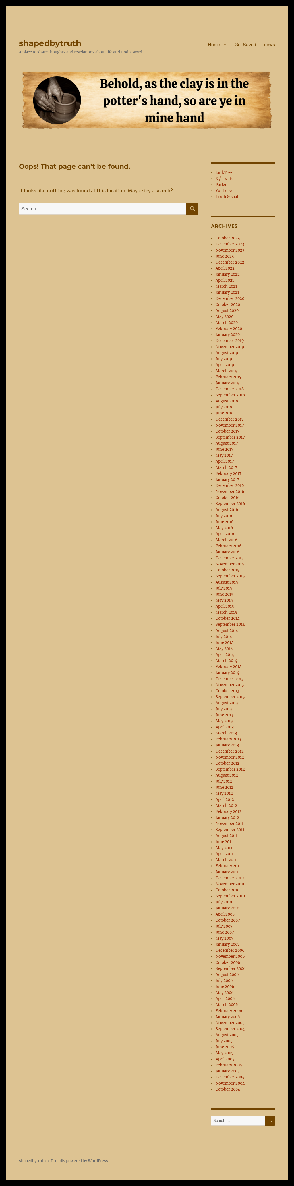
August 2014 (227, 630)
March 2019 (226, 371)
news (269, 44)
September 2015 (230, 576)
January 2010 (227, 908)
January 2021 (227, 292)
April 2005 (225, 1059)
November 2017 (230, 425)
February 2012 (228, 811)
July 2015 (224, 588)
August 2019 (227, 352)
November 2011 (229, 823)
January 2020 (228, 334)
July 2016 (224, 515)
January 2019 (227, 383)
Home (214, 44)
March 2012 (226, 805)
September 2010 (230, 896)
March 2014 (226, 660)
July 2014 (224, 636)
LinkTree (224, 172)
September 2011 (230, 829)
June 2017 (224, 449)
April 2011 (224, 853)
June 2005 (225, 1047)
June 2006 (225, 986)
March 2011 (226, 859)
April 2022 (225, 268)
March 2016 (226, 540)
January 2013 (227, 745)
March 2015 (226, 612)
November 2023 (230, 250)
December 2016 (230, 485)
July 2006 (224, 980)
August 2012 (227, 775)
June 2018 (224, 413)
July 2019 (224, 358)
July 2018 (224, 407)
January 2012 (227, 817)
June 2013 (224, 715)
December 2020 (230, 298)
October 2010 (227, 890)
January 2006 (228, 1016)
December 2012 (230, 751)
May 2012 (224, 793)
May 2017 (224, 455)
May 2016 (224, 527)
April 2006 (225, 998)
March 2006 (227, 1004)
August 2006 (227, 974)
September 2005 (230, 1028)
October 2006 (228, 962)
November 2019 (230, 346)
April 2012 (225, 799)
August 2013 (227, 703)
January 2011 (227, 872)
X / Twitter (225, 178)
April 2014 (225, 654)
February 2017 (228, 473)
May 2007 (224, 938)
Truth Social (227, 196)
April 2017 (225, 461)
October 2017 (227, 431)
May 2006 (225, 992)
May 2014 (224, 648)
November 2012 (230, 757)
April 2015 (225, 606)
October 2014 (227, 618)
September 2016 (230, 503)
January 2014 (227, 672)
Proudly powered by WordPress (79, 1160)
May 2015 (224, 600)
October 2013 (227, 690)
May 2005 (224, 1053)
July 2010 (224, 902)
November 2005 (230, 1022)
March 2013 (226, 733)
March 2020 (227, 322)
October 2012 (227, 763)
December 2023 (230, 244)
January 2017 (227, 479)
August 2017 (227, 443)
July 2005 (224, 1041)
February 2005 (229, 1065)
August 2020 (227, 310)
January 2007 (228, 944)
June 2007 (225, 932)
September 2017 (230, 437)
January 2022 (228, 274)
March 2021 (226, 286)
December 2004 (230, 1077)
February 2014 (228, 666)
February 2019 (229, 377)
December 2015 (230, 558)
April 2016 (225, 533)
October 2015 (227, 570)
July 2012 (224, 781)
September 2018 (230, 395)
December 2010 (230, 878)
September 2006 (231, 968)
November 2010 (230, 884)
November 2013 (230, 684)
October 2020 (228, 304)
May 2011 (224, 847)
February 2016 (229, 546)
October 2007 (228, 920)
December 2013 (229, 678)
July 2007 (224, 926)
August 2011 (226, 835)
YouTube (224, 190)
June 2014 (224, 642)
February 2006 (229, 1010)
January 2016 (227, 552)
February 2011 (228, 865)
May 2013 (224, 721)
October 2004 (228, 1089)
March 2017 (226, 467)
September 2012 (230, 769)
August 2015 (227, 582)
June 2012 (224, 787)
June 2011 (224, 841)
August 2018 (227, 401)
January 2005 (228, 1071)
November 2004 (230, 1083)
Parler (221, 184)
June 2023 (225, 256)
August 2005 (227, 1035)
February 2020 (229, 328)
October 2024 (228, 238)
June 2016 (225, 521)
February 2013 (228, 739)
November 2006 (230, 956)
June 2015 (224, 594)
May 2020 (224, 316)
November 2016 (230, 491)
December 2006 (230, 950)
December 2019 (230, 340)
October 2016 (228, 497)
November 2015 (230, 564)
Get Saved (245, 44)
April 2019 (225, 364)
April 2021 (225, 280)
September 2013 (230, 696)
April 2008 (225, 914)
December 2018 (230, 389)
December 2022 (230, 262)
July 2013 (224, 709)
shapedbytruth (50, 43)
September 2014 (230, 624)
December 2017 (230, 419)
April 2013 (225, 727)
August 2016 (227, 509)
